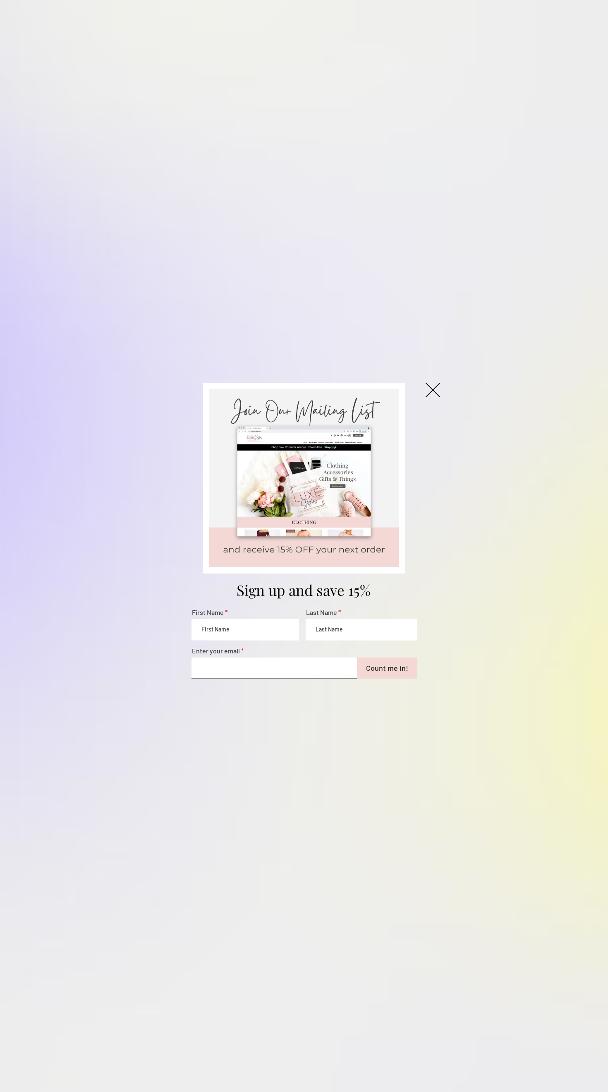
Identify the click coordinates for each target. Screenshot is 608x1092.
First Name (208, 612)
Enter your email (216, 651)
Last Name (321, 612)
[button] (433, 390)
